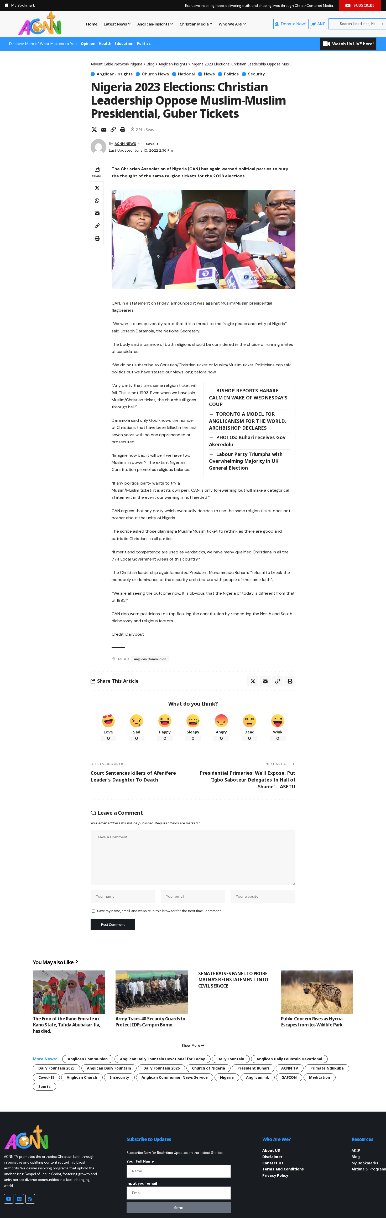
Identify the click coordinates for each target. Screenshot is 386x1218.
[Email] (103, 129)
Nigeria (227, 1077)
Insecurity (119, 1077)
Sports (44, 1086)
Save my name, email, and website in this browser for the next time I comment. (159, 911)
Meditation (319, 1077)
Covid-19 (46, 1077)
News (209, 74)
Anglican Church (82, 1077)
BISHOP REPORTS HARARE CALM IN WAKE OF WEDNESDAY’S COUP (248, 397)
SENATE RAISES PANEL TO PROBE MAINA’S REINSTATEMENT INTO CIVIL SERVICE (233, 979)
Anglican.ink (257, 1077)
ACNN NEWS (125, 143)
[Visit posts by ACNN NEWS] (98, 147)
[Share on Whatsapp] (97, 200)
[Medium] (19, 1199)
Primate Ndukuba (327, 1068)
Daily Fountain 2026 (161, 1068)
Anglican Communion (150, 659)
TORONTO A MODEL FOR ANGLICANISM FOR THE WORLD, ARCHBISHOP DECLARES (247, 421)
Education (123, 43)
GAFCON (289, 1077)
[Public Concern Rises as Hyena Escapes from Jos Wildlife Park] (317, 992)
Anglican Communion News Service (175, 1077)
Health (105, 43)
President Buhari (253, 1068)
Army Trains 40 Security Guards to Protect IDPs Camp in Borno (150, 1022)
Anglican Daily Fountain (109, 1068)
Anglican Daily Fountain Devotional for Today (162, 1058)
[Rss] (30, 1199)
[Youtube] (8, 1199)
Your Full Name (140, 1161)
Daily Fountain (230, 1058)
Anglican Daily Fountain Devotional (289, 1058)
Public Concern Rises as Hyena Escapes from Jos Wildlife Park (311, 1022)
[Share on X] (94, 129)
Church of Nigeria (208, 1068)
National (186, 74)
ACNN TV (289, 1068)
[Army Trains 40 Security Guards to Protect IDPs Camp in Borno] (152, 992)
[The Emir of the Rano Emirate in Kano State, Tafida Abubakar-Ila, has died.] (69, 992)
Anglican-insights (115, 74)
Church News (155, 74)
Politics (144, 43)
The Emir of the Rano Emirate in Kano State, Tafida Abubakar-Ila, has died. (66, 1025)
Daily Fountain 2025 (56, 1068)
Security (256, 74)
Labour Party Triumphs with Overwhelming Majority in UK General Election (246, 461)
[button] (113, 129)
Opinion (88, 43)
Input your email (142, 1183)
